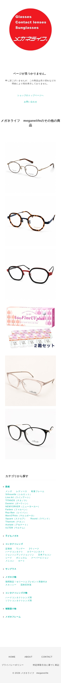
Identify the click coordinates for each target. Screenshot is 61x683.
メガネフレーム (13, 617)
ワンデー (20, 548)
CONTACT (47, 657)
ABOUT (28, 657)
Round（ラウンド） (40, 518)
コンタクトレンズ (14, 544)
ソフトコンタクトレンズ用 (18, 600)
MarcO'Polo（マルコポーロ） (20, 515)
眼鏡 (7, 486)
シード (8, 558)
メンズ (8, 491)
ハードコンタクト (14, 552)
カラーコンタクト (36, 552)
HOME (12, 657)
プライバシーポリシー (13, 665)
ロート (21, 561)
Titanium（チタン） (15, 522)
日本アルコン (44, 555)
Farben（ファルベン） (16, 509)
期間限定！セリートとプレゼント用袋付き (26, 582)
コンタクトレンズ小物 (16, 593)
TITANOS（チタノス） (16, 500)
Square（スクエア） (15, 518)
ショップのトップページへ (30, 95)
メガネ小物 (10, 577)
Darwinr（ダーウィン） (17, 503)
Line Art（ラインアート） (18, 497)
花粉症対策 (26, 585)
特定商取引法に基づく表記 (46, 665)
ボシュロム (21, 558)
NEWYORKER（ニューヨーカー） (22, 506)
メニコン (9, 561)
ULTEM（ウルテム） (15, 528)
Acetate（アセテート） (17, 525)
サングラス (10, 569)
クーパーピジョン (40, 558)
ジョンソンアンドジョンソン (19, 555)
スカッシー (10, 585)
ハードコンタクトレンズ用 (18, 597)
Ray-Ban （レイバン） (17, 512)
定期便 (8, 548)
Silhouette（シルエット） (18, 494)
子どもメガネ (12, 536)
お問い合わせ (30, 102)
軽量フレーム (37, 491)
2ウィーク (34, 548)
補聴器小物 (10, 608)
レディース (21, 491)
